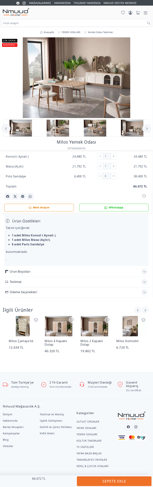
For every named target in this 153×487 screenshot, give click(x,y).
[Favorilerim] (122, 13)
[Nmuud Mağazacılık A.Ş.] (16, 12)
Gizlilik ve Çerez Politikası (56, 427)
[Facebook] (128, 427)
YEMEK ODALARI (87, 434)
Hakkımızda (10, 420)
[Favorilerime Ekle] (144, 196)
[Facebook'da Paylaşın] (7, 196)
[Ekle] (113, 156)
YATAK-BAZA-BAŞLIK (89, 453)
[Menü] (145, 13)
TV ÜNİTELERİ (85, 447)
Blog (6, 439)
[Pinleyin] (22, 196)
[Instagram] (135, 427)
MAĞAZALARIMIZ (40, 3)
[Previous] (8, 78)
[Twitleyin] (15, 196)
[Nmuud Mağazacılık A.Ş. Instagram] (24, 3)
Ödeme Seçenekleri (23, 292)
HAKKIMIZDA (62, 3)
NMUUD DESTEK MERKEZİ (120, 3)
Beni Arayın (41, 207)
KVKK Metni (47, 433)
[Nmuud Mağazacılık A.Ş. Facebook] (17, 3)
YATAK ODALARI (86, 428)
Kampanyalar (11, 433)
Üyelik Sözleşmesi (51, 420)
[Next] (143, 78)
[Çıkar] (100, 156)
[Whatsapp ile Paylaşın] (30, 196)
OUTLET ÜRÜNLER (87, 421)
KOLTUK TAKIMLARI (89, 440)
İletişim (8, 414)
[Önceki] (145, 310)
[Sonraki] (137, 310)
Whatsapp (116, 207)
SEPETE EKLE (114, 481)
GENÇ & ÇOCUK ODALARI (92, 466)
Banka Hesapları (13, 427)
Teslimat (15, 282)
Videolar (8, 446)
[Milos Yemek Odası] (76, 77)
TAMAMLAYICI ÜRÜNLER (91, 459)
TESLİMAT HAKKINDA (87, 3)
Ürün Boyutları (20, 271)
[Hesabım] (130, 13)
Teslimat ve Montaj (52, 414)
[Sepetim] (137, 13)
